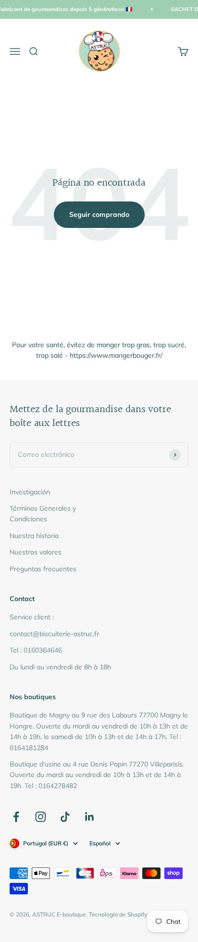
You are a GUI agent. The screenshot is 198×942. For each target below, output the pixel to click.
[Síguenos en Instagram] (40, 816)
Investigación (30, 492)
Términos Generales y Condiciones (43, 513)
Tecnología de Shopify (118, 914)
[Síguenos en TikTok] (65, 816)
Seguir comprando (99, 214)
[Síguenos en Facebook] (16, 816)
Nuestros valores (36, 552)
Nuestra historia (34, 535)
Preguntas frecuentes (43, 569)
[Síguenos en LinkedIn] (89, 816)
